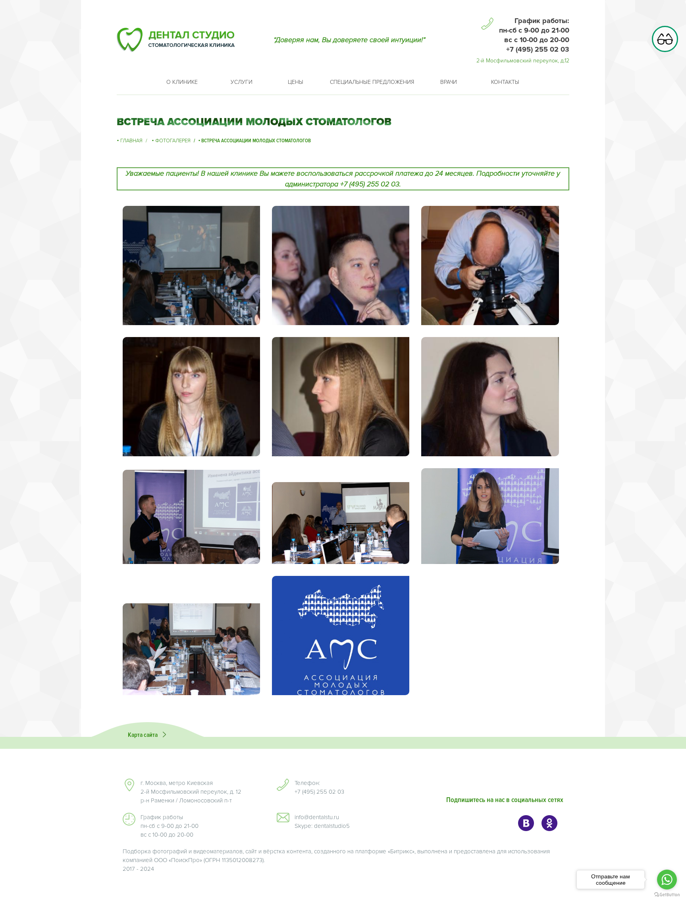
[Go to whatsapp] (667, 879)
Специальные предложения (372, 82)
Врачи (448, 82)
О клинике (182, 82)
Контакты (505, 82)
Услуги (241, 82)
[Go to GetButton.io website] (667, 894)
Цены (295, 82)
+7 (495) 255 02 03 (537, 49)
